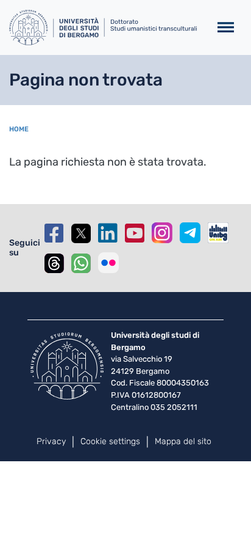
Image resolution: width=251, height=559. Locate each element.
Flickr (108, 263)
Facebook (54, 233)
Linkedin (108, 233)
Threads (54, 263)
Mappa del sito (183, 441)
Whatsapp (81, 263)
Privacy (51, 441)
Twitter (81, 233)
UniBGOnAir (218, 232)
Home (19, 129)
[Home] (104, 27)
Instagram (162, 232)
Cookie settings (110, 441)
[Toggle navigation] (226, 27)
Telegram (190, 232)
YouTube (134, 233)
